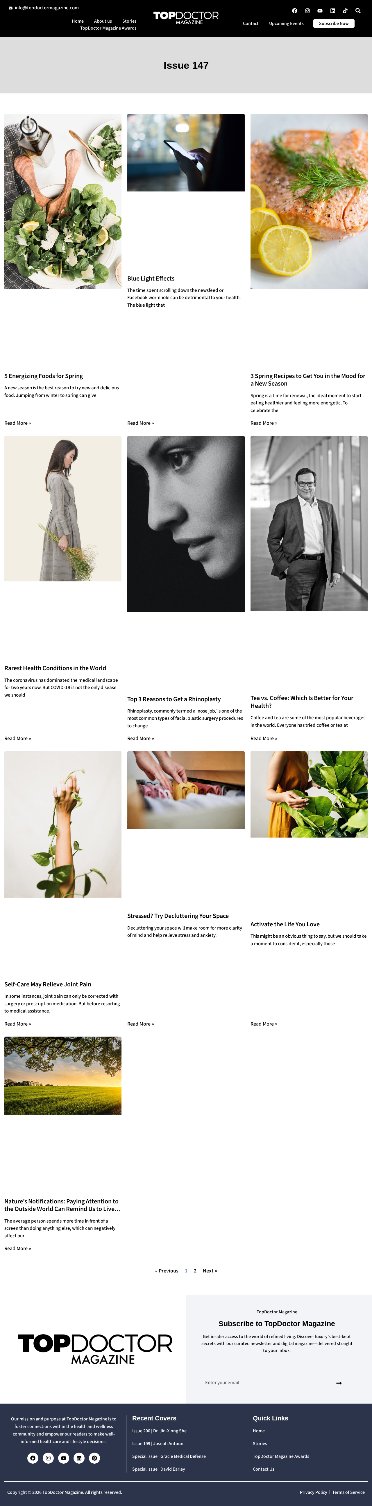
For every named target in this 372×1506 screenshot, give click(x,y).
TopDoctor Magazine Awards (108, 28)
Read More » (17, 423)
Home (78, 21)
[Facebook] (32, 1458)
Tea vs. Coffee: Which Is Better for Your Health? (302, 701)
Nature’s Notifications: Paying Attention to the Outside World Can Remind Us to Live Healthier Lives (61, 1209)
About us (103, 21)
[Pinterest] (94, 1458)
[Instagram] (48, 1458)
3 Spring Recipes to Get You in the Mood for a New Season (308, 379)
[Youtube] (63, 1458)
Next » (210, 1270)
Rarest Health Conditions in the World (55, 668)
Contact (251, 23)
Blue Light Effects (150, 278)
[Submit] (339, 1383)
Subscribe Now (334, 23)
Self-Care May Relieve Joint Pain (47, 984)
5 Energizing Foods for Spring (43, 376)
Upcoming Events (286, 23)
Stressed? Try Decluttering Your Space (178, 916)
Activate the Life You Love (285, 924)
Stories (129, 21)
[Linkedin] (79, 1458)
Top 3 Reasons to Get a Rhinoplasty (174, 699)
